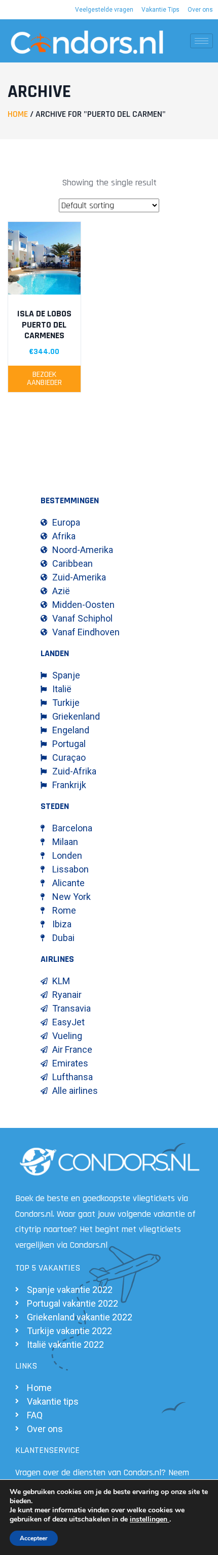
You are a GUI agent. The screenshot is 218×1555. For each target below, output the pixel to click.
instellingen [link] (149, 1519)
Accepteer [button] (34, 1538)
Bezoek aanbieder (44, 378)
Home (18, 114)
